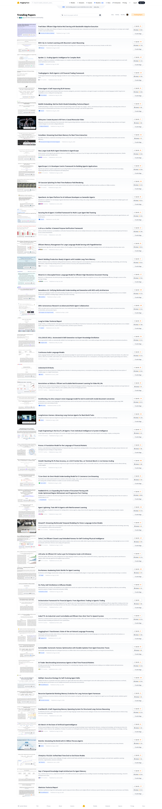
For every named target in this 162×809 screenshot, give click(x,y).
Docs (109, 3)
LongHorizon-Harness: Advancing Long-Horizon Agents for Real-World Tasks (66, 415)
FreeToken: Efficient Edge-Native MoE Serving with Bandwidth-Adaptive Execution (68, 26)
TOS (37, 806)
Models (73, 3)
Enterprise (117, 3)
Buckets (99, 3)
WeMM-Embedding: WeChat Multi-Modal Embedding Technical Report (63, 104)
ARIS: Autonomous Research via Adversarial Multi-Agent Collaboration (63, 306)
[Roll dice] (100, 15)
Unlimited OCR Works (46, 368)
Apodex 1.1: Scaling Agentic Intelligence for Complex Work (59, 57)
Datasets (81, 3)
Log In (135, 3)
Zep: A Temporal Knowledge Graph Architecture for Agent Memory (62, 771)
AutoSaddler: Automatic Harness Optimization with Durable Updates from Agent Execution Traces (73, 648)
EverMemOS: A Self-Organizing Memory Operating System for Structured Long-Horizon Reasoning (74, 709)
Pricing (125, 3)
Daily (112, 14)
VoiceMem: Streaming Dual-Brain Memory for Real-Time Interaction (62, 135)
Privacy (49, 806)
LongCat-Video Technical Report (50, 321)
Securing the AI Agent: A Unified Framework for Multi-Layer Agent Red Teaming (67, 213)
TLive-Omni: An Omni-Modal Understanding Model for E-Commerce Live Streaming (68, 476)
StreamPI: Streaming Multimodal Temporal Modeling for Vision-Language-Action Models (70, 523)
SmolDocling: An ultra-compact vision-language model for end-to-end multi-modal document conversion (76, 399)
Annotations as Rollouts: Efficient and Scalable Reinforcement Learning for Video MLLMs (70, 383)
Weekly (117, 14)
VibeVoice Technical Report (48, 787)
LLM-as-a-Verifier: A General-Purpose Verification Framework (60, 228)
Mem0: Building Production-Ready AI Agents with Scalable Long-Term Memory (66, 259)
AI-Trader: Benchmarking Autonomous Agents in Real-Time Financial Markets (66, 662)
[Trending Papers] (127, 15)
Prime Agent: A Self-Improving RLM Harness (54, 88)
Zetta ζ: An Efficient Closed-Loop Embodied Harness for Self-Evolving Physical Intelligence (71, 538)
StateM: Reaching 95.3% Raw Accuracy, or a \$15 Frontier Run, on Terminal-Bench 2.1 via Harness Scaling (76, 461)
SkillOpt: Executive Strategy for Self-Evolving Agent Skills (59, 678)
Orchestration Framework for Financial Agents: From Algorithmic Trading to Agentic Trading (71, 600)
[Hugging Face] (84, 806)
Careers (72, 806)
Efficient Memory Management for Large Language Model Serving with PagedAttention (70, 245)
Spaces (90, 3)
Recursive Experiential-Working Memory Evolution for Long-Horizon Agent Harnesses (69, 693)
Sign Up (141, 3)
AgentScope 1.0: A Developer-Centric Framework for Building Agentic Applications (67, 166)
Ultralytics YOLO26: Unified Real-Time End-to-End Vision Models (61, 755)
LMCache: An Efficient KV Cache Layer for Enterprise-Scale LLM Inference (64, 554)
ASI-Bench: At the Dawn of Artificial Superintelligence (57, 725)
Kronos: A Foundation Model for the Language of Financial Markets (62, 445)
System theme (23, 806)
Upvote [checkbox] (138, 26)
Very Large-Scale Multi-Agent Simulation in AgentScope (58, 151)
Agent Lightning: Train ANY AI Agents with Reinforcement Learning (62, 507)
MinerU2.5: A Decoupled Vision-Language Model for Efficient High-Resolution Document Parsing (73, 275)
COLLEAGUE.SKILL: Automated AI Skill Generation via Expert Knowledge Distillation (68, 337)
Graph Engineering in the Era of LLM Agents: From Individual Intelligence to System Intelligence (73, 431)
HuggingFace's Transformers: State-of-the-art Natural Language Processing (66, 631)
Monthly (123, 14)
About (60, 806)
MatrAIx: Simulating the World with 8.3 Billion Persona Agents (60, 741)
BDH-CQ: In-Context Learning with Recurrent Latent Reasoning (61, 43)
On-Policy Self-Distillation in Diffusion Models (54, 585)
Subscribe (96, 7)
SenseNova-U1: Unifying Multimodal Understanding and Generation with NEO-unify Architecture (73, 290)
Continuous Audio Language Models (51, 352)
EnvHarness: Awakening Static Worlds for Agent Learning (59, 570)
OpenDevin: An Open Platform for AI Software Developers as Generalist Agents (66, 197)
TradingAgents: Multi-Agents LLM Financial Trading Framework (61, 73)
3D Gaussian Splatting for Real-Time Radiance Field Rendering (60, 182)
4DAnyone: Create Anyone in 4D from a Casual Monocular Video (61, 119)
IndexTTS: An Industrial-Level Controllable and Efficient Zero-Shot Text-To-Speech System (71, 616)
